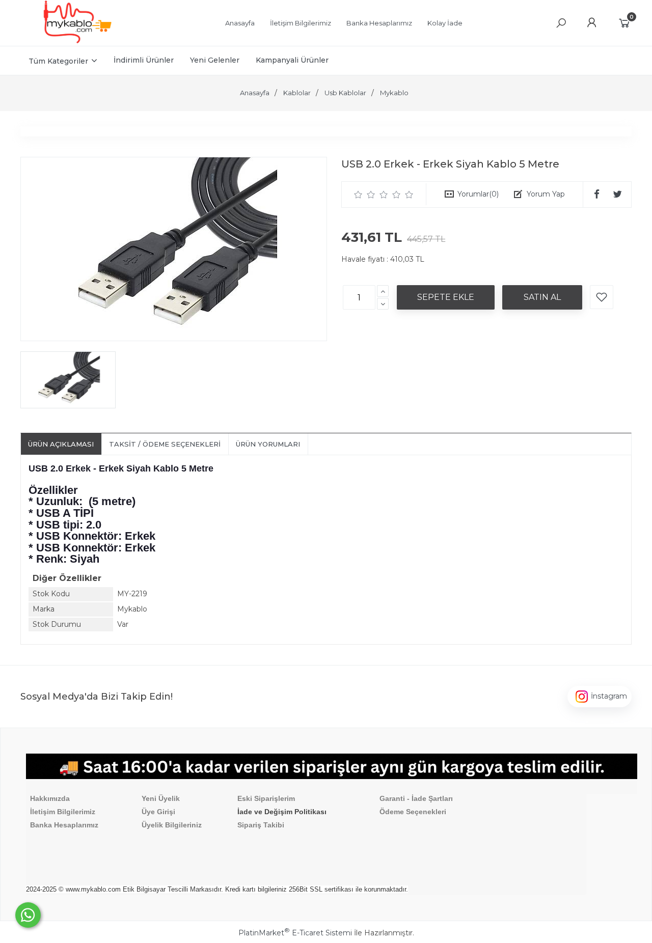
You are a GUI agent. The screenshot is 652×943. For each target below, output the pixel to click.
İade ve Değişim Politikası (282, 812)
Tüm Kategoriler (58, 61)
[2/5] (364, 194)
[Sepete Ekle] (446, 297)
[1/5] (358, 194)
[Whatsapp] (28, 915)
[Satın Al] (542, 297)
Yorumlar (478, 194)
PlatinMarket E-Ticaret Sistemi (295, 932)
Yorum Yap (546, 194)
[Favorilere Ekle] (601, 297)
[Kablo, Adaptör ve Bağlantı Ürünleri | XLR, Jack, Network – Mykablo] (77, 40)
